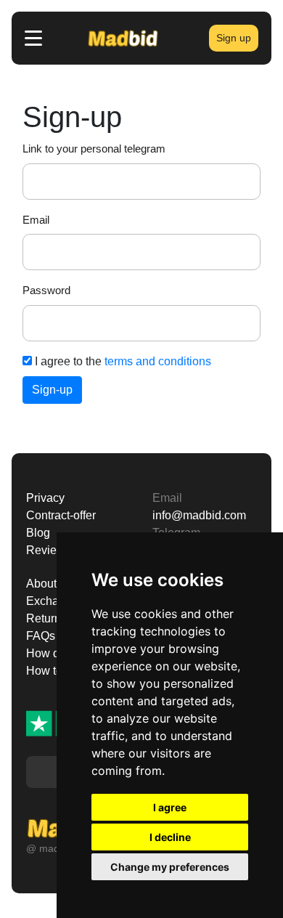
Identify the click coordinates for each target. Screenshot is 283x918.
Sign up (233, 38)
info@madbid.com (199, 515)
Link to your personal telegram (93, 148)
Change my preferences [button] (169, 867)
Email (35, 220)
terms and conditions (157, 361)
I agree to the (121, 361)
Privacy (45, 498)
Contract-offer (61, 515)
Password (46, 290)
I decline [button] (170, 837)
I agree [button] (169, 807)
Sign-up (52, 389)
